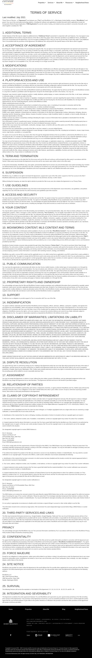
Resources (69, 3)
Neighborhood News (82, 2)
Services (51, 3)
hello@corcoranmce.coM (37, 621)
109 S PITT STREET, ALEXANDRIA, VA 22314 (42, 619)
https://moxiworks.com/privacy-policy (22, 532)
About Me (60, 3)
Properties (42, 3)
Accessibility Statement (63, 623)
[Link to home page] (8, 2)
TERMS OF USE (32, 623)
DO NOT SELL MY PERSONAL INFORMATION (41, 653)
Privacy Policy (45, 623)
